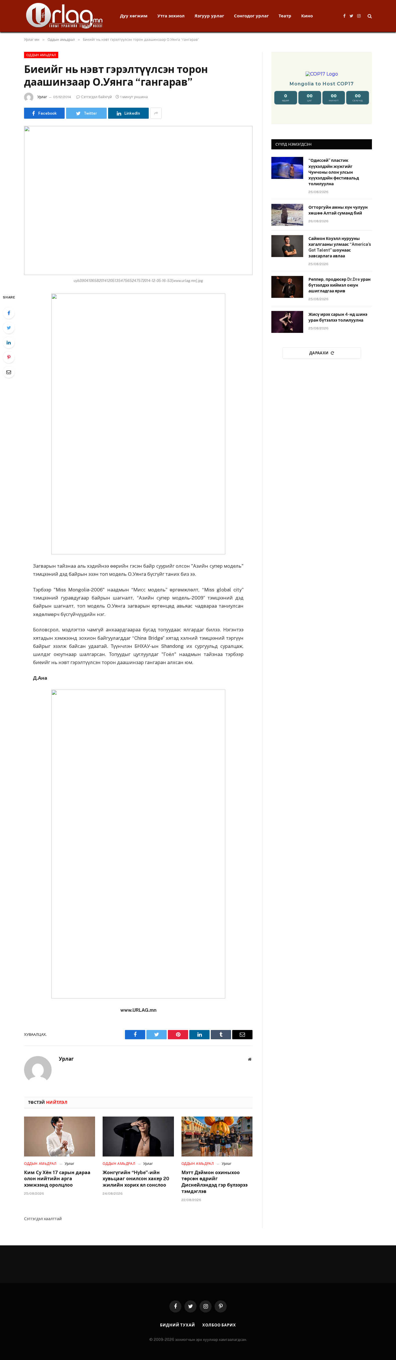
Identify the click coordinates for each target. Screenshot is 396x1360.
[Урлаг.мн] (64, 16)
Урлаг (42, 97)
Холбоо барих (219, 1325)
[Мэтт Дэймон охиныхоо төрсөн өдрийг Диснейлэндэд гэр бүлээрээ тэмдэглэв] (217, 1136)
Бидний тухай (177, 1325)
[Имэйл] (8, 372)
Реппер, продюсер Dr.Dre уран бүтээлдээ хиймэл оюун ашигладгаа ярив (339, 285)
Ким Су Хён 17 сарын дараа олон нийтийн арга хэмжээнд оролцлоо (57, 1179)
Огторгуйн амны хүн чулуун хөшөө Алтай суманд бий (338, 210)
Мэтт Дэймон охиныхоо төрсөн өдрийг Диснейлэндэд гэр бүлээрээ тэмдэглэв (214, 1182)
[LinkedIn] (8, 342)
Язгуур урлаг (209, 15)
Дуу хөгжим (134, 15)
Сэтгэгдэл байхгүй (96, 97)
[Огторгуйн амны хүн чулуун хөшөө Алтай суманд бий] (287, 215)
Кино (307, 15)
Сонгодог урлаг (251, 15)
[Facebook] (8, 313)
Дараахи (319, 353)
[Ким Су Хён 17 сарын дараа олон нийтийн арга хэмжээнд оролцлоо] (59, 1136)
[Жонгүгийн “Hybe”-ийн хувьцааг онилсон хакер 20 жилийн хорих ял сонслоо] (138, 1136)
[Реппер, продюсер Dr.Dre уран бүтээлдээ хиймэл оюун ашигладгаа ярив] (287, 287)
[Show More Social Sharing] (156, 113)
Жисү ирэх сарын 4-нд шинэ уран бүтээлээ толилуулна (337, 317)
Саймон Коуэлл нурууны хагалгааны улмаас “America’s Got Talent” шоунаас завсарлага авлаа (339, 247)
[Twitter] (8, 327)
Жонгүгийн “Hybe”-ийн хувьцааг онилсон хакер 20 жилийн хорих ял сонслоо (136, 1179)
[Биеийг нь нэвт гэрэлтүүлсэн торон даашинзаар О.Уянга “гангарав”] (138, 200)
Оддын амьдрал (41, 55)
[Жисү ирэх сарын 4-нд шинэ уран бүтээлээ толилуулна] (287, 322)
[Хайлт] (369, 16)
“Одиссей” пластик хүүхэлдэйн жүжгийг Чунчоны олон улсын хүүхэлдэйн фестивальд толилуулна (333, 172)
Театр (285, 15)
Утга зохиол (171, 15)
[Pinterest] (8, 357)
